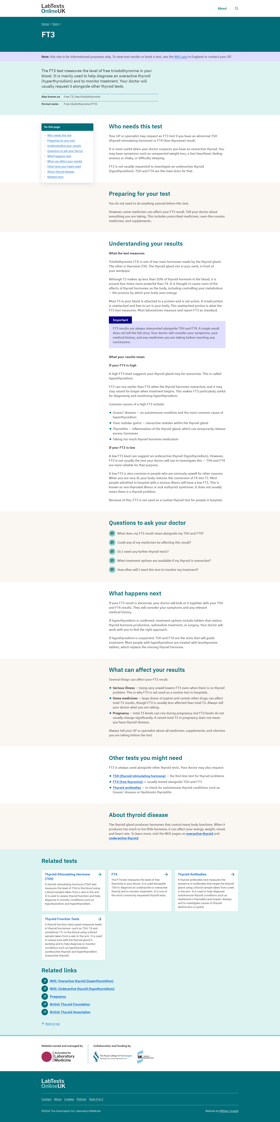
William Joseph (229, 1111)
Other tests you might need (64, 166)
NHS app (180, 56)
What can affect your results (64, 161)
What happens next (59, 156)
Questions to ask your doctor (65, 151)
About (222, 8)
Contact (46, 1099)
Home (45, 24)
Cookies (69, 1099)
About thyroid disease (60, 171)
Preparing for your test (61, 140)
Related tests (55, 177)
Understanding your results (64, 146)
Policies (81, 1099)
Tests (55, 24)
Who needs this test (59, 135)
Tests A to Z (96, 1099)
